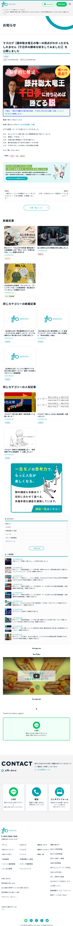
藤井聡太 (22, 156)
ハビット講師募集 (8, 864)
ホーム (4, 845)
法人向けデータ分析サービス (60, 881)
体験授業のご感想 (11, 531)
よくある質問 (7, 868)
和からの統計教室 (56, 854)
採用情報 (5, 859)
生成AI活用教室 (55, 863)
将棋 (17, 156)
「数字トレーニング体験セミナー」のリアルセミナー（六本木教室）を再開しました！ (20, 195)
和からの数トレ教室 (57, 858)
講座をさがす (42, 845)
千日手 (12, 156)
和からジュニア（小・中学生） (60, 868)
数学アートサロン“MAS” (58, 895)
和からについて (8, 849)
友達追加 (50, 4)
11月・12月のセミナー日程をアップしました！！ (53, 194)
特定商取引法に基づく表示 (10, 892)
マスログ (6, 56)
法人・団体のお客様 (57, 877)
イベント (23, 854)
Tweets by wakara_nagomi (13, 713)
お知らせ (40, 254)
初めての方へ (7, 854)
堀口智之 (8, 114)
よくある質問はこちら (42, 769)
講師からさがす (43, 849)
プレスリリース (10, 541)
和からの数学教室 (56, 849)
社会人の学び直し (56, 872)
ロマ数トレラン (55, 886)
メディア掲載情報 (9, 296)
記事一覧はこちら (36, 208)
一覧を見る (37, 548)
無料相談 (61, 4)
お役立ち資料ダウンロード (9, 908)
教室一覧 (41, 854)
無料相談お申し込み (8, 883)
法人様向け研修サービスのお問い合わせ (15, 888)
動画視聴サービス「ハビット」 (61, 890)
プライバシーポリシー (9, 897)
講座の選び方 (55, 845)
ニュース (7, 258)
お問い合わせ (6, 879)
